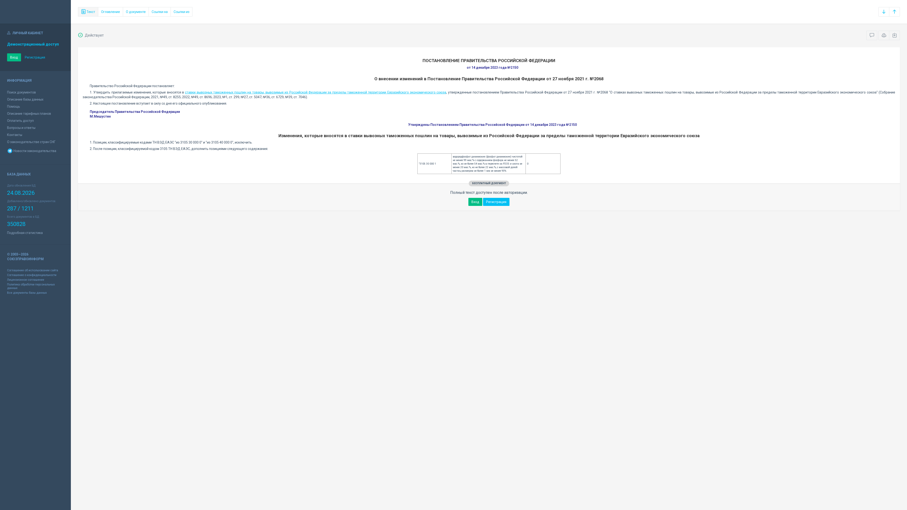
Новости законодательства (34, 151)
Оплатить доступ (20, 121)
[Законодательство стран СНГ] (35, 12)
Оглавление (110, 12)
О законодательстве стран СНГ (31, 142)
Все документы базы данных (27, 292)
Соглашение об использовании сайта (32, 270)
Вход (14, 57)
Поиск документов (21, 92)
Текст (90, 12)
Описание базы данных (25, 99)
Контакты (14, 135)
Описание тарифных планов (29, 113)
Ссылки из (181, 12)
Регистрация (35, 57)
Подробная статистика (25, 233)
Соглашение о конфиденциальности (31, 275)
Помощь (13, 106)
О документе (136, 12)
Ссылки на (160, 12)
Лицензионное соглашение (25, 279)
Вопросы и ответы (21, 128)
